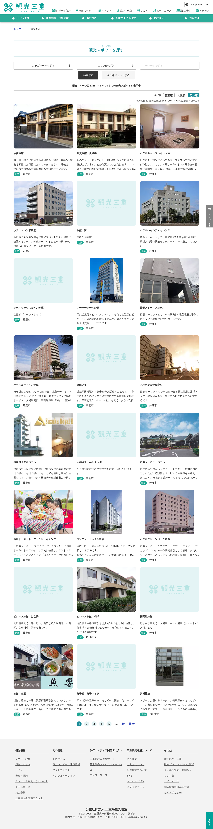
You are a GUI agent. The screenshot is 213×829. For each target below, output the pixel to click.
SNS (129, 775)
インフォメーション (64, 775)
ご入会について (135, 764)
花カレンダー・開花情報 (66, 764)
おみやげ (194, 18)
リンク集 (169, 775)
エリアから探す (106, 65)
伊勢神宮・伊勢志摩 (57, 18)
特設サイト (160, 18)
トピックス (23, 18)
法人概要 (132, 758)
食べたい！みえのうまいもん (31, 781)
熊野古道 (92, 18)
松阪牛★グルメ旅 (126, 18)
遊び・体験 (21, 775)
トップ (17, 29)
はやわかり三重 (173, 758)
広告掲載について (137, 770)
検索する (88, 75)
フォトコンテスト (63, 770)
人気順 (181, 95)
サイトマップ (171, 781)
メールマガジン (135, 781)
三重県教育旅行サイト (102, 758)
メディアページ (135, 787)
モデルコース (22, 787)
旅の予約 (20, 792)
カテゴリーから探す (43, 65)
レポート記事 (22, 758)
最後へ (132, 723)
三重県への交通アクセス (29, 798)
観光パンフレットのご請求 (179, 764)
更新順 (169, 95)
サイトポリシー (173, 792)
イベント (20, 770)
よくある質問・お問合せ (178, 770)
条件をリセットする (118, 75)
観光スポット (22, 764)
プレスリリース (98, 775)
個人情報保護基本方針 (176, 787)
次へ (123, 723)
